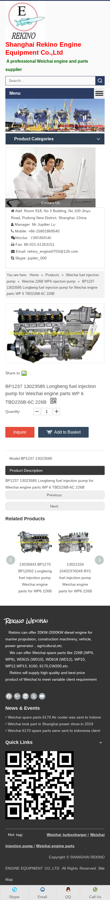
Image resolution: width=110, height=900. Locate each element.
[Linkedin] (25, 696)
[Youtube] (42, 696)
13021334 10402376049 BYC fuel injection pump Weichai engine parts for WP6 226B (75, 577)
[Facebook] (9, 696)
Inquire (19, 432)
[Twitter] (33, 696)
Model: (15, 458)
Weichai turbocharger (66, 834)
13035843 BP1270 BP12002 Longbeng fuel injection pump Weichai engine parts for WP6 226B (35, 577)
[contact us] (50, 177)
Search (99, 80)
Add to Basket (67, 432)
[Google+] (17, 696)
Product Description (26, 470)
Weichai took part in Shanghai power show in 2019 (50, 724)
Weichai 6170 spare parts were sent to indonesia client (54, 730)
